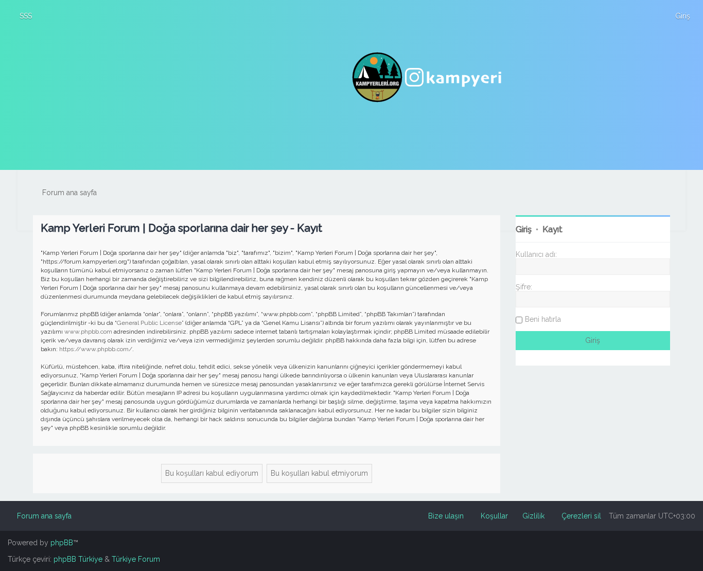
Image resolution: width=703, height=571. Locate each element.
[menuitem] (21, 16)
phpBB (61, 543)
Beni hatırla (543, 319)
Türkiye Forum (136, 559)
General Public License (149, 322)
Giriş (524, 229)
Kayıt (552, 229)
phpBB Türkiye (78, 559)
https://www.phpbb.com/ (95, 349)
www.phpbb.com (88, 331)
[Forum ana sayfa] (428, 77)
